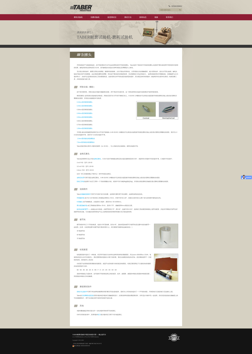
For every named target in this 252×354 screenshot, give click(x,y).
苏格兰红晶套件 (82, 291)
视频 (156, 17)
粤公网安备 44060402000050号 (82, 345)
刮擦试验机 (95, 17)
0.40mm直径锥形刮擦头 (84, 113)
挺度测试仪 (111, 17)
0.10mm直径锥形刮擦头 (84, 102)
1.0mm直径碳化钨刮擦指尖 (86, 138)
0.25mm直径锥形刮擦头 (84, 106)
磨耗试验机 (78, 17)
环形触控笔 (80, 198)
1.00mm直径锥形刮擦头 (84, 128)
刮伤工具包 (80, 181)
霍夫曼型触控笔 (82, 205)
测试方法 (127, 17)
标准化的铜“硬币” (82, 209)
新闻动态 (142, 17)
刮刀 (99, 314)
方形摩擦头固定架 (88, 295)
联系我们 (169, 17)
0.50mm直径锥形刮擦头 (84, 117)
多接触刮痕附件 (85, 194)
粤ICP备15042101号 (97, 343)
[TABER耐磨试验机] (81, 8)
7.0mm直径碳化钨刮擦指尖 (86, 142)
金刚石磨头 (97, 159)
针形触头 (80, 202)
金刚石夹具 (80, 177)
